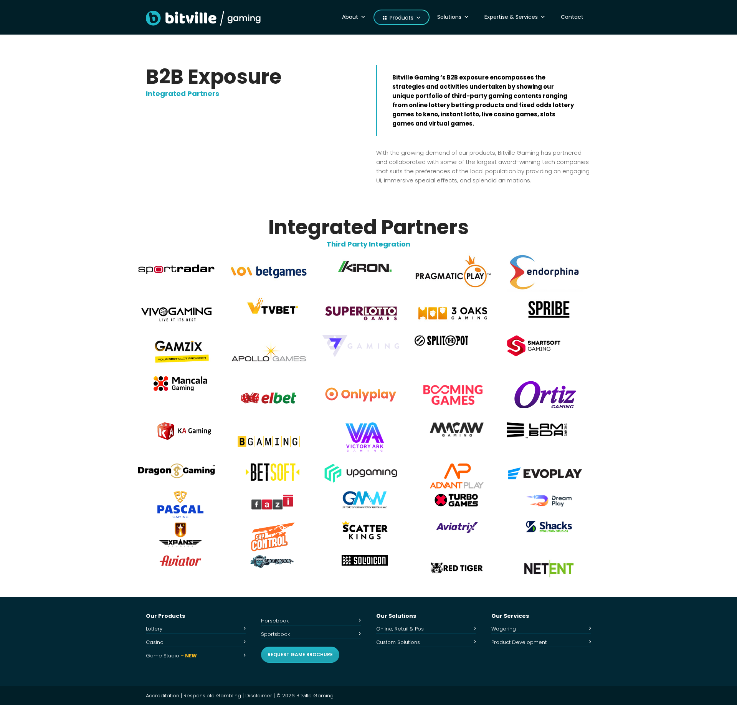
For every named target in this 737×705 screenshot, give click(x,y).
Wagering (503, 628)
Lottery (154, 628)
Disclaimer (258, 695)
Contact (572, 17)
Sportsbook (275, 634)
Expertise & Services (511, 17)
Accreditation (162, 695)
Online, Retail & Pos (400, 628)
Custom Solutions (398, 642)
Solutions (449, 17)
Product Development (519, 642)
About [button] (350, 17)
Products (401, 18)
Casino (155, 642)
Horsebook (275, 620)
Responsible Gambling (212, 695)
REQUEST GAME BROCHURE (300, 654)
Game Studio (171, 655)
